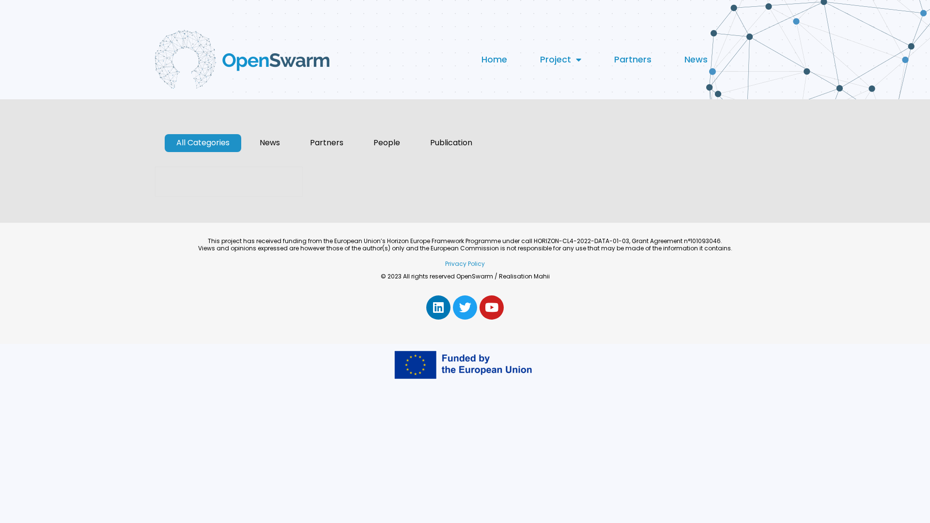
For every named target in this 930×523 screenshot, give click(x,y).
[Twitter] (465, 307)
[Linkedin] (438, 307)
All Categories (203, 143)
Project (555, 59)
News (696, 59)
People (386, 143)
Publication (451, 143)
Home (494, 59)
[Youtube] (492, 307)
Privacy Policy (465, 264)
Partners (632, 59)
